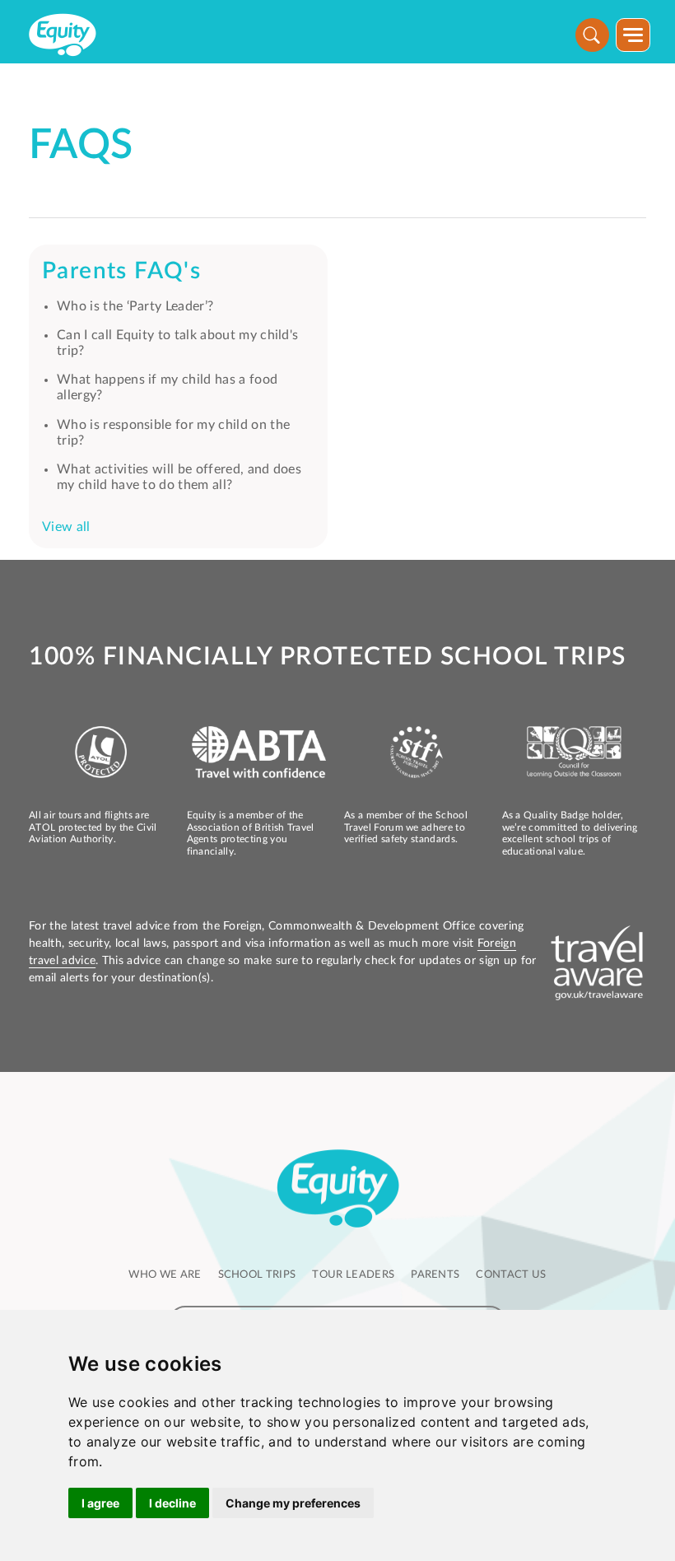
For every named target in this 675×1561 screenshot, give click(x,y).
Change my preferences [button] (293, 1503)
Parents (435, 1275)
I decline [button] (172, 1503)
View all (66, 527)
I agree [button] (100, 1503)
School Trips (257, 1275)
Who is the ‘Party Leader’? (135, 306)
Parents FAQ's (121, 270)
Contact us (511, 1275)
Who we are (164, 1275)
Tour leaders (353, 1275)
